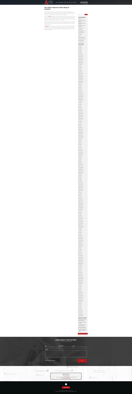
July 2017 (79, 192)
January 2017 (80, 201)
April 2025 (79, 70)
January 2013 (80, 275)
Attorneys (65, 2)
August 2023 (80, 101)
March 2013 (79, 272)
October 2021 (80, 135)
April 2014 (79, 252)
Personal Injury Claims (81, 38)
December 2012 (80, 277)
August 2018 (80, 173)
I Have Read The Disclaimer (50, 360)
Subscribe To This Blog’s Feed (83, 333)
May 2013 (79, 269)
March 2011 (79, 309)
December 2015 (80, 221)
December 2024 (80, 76)
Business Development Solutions (69, 391)
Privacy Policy (63, 391)
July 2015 (79, 229)
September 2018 (80, 172)
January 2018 (80, 184)
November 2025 (80, 59)
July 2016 (79, 210)
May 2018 (79, 178)
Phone (74, 345)
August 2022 (80, 119)
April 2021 (79, 144)
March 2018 (79, 181)
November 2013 (80, 260)
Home (56, 2)
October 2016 (80, 206)
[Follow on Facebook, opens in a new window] (66, 384)
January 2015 (80, 238)
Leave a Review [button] (66, 387)
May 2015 (79, 232)
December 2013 (80, 258)
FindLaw (75, 391)
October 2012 (80, 280)
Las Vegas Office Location (66, 378)
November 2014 (80, 241)
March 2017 (79, 198)
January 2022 (80, 130)
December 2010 (80, 314)
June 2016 (79, 212)
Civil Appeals (80, 29)
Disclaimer (46, 358)
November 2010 (80, 315)
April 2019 (79, 161)
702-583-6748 (68, 377)
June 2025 (79, 67)
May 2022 (79, 124)
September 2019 (80, 153)
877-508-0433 (84, 2)
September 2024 (80, 81)
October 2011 (80, 298)
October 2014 (80, 243)
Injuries (79, 35)
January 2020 (80, 152)
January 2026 (80, 56)
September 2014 (80, 244)
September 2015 (80, 226)
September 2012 (80, 281)
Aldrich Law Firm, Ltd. (64, 390)
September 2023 (80, 99)
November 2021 (80, 133)
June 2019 (79, 158)
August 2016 (80, 209)
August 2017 (80, 190)
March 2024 (80, 90)
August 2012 (80, 283)
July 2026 (79, 47)
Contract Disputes (80, 32)
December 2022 (80, 113)
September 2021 (80, 136)
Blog (72, 2)
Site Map (59, 391)
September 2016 (80, 207)
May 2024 (79, 87)
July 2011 (79, 303)
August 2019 (80, 155)
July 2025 (79, 65)
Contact (75, 2)
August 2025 (80, 64)
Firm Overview (60, 2)
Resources (69, 2)
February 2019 (80, 164)
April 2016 (79, 215)
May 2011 (79, 306)
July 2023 (79, 102)
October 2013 (80, 261)
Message (46, 349)
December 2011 (80, 295)
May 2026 (79, 50)
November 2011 (80, 297)
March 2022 (80, 127)
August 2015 (80, 227)
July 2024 (79, 84)
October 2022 (80, 116)
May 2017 (79, 195)
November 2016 (80, 204)
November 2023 (80, 96)
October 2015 (80, 224)
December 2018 (80, 167)
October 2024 (80, 79)
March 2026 (80, 53)
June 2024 (79, 85)
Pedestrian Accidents (81, 37)
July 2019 (79, 156)
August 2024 (80, 82)
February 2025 (80, 73)
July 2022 (79, 121)
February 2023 (80, 110)
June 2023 (79, 104)
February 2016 (80, 218)
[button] (131, 389)
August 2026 (80, 45)
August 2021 (80, 138)
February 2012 (80, 292)
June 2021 (79, 141)
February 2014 (80, 255)
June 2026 (79, 48)
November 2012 (80, 278)
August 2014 (80, 246)
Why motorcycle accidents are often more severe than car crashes (82, 330)
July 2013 (79, 266)
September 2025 (80, 62)
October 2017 (80, 187)
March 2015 (79, 235)
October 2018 (80, 170)
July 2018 (79, 175)
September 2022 (80, 118)
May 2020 (79, 147)
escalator (49, 16)
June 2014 (79, 249)
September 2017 (80, 189)
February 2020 (80, 150)
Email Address (61, 345)
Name (46, 345)
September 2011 (80, 300)
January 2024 (80, 93)
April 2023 (79, 107)
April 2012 (79, 289)
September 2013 (80, 263)
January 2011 (80, 312)
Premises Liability (80, 40)
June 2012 (79, 286)
